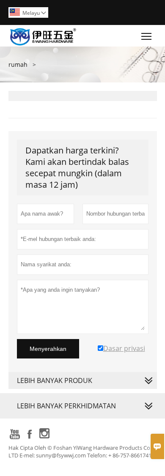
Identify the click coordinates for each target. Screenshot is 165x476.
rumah (18, 64)
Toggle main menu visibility (146, 36)
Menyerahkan (48, 348)
